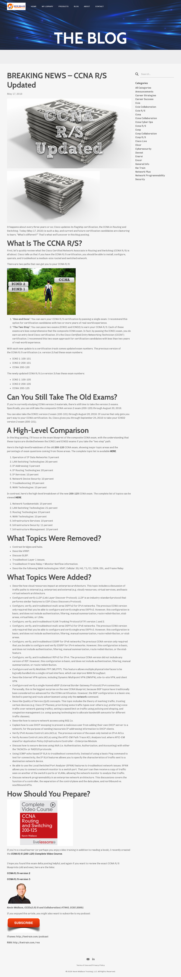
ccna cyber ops (144, 122)
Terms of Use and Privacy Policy (90, 965)
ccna (138, 114)
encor (138, 160)
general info (142, 164)
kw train (140, 167)
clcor (138, 145)
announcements (144, 91)
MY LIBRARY (47, 6)
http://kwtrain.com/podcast (32, 936)
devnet (139, 152)
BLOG (76, 6)
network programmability (150, 175)
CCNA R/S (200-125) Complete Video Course (36, 853)
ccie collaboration (145, 106)
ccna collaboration (146, 118)
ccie (137, 103)
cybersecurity (143, 148)
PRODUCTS (63, 6)
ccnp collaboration (146, 133)
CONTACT (99, 6)
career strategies (145, 95)
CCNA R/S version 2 (18, 873)
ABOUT (87, 6)
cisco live (141, 141)
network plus (143, 171)
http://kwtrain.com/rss (26, 942)
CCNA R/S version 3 (18, 879)
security (140, 179)
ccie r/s (140, 110)
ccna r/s (140, 126)
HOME (33, 6)
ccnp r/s (140, 137)
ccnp (138, 129)
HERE (113, 451)
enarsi (139, 156)
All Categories (143, 87)
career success (144, 99)
